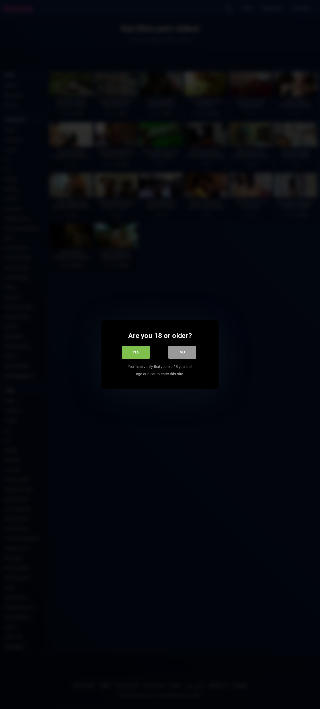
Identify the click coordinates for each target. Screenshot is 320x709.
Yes (136, 352)
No (182, 352)
